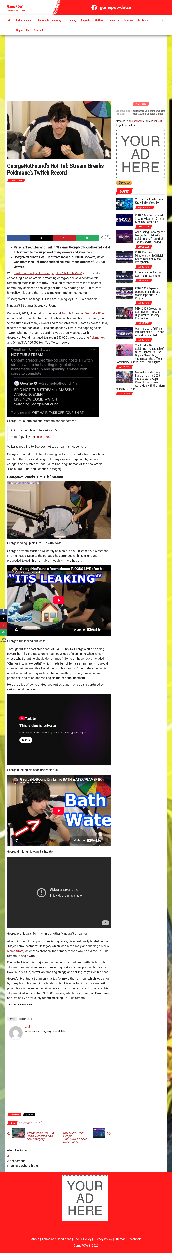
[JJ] (16, 1032)
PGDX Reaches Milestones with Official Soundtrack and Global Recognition (149, 257)
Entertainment (24, 20)
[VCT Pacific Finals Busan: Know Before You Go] (124, 203)
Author (12, 1019)
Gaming (72, 20)
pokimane (25, 1123)
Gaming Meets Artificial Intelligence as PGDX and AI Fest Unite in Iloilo (149, 332)
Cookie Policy (82, 1239)
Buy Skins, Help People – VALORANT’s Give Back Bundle (75, 1137)
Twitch (66, 313)
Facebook (137, 121)
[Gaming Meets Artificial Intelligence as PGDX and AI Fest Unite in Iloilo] (124, 333)
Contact (39, 30)
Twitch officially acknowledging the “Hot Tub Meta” (48, 273)
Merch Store (15, 951)
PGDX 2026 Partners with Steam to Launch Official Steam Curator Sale (149, 218)
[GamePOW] (9, 20)
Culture (99, 20)
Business (114, 20)
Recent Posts (25, 1019)
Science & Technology (50, 20)
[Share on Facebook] (18, 238)
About (35, 1239)
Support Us (22, 30)
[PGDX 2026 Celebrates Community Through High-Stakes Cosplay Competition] (124, 312)
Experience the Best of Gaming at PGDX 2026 (148, 274)
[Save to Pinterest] (64, 238)
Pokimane (96, 337)
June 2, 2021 (44, 437)
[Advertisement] (86, 68)
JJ (27, 1026)
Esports (85, 20)
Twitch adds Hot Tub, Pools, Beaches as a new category (40, 1136)
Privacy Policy (103, 1239)
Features (143, 20)
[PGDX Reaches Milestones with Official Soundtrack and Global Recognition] (124, 256)
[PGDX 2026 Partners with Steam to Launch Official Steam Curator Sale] (124, 219)
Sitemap (120, 1239)
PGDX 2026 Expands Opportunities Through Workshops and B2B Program (148, 293)
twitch (38, 1122)
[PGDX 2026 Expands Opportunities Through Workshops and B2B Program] (124, 292)
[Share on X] (41, 238)
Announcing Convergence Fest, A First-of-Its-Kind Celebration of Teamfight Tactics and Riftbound (150, 237)
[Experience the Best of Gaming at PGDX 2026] (124, 276)
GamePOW (15, 6)
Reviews (128, 20)
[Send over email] (87, 238)
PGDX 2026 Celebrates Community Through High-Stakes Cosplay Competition (139, 112)
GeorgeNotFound (96, 313)
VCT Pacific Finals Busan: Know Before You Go (150, 200)
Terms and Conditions (56, 1239)
